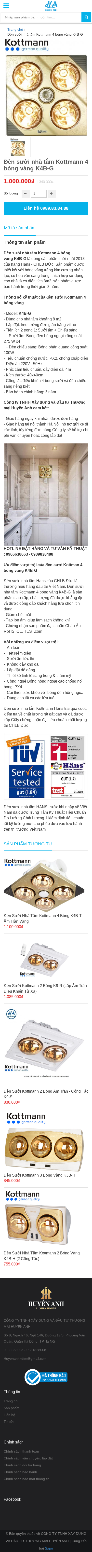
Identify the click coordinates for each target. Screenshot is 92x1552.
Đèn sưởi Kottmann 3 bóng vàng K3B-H (39, 1175)
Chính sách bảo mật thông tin (27, 1479)
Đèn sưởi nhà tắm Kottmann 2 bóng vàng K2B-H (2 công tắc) (42, 1256)
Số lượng (11, 193)
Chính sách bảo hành (20, 1472)
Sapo (49, 1548)
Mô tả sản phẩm (20, 227)
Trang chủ (15, 29)
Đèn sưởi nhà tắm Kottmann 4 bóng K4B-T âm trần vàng (43, 918)
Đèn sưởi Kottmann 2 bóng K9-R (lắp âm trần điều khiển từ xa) (45, 988)
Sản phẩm (12, 1408)
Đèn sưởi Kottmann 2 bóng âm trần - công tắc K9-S (46, 1094)
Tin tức (9, 1422)
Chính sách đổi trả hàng (22, 1465)
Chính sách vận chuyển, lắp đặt (28, 1458)
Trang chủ (11, 1401)
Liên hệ (9, 1415)
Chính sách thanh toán (21, 1451)
